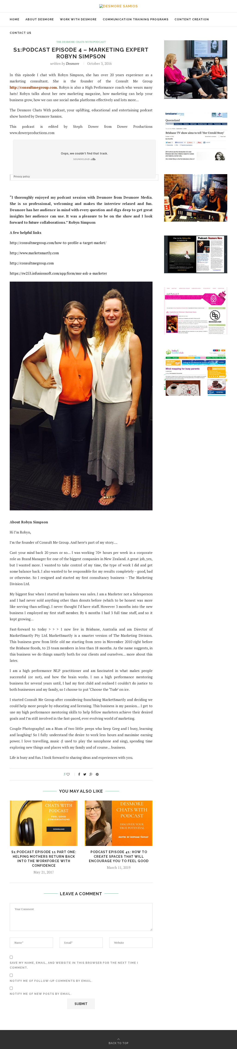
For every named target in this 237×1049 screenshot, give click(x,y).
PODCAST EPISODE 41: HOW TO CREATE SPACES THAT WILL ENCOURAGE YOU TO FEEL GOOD (119, 856)
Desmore (72, 63)
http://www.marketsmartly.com (34, 253)
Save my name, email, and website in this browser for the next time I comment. (74, 965)
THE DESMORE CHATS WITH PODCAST (81, 42)
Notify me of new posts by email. (41, 994)
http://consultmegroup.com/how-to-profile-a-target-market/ (58, 242)
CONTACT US (20, 33)
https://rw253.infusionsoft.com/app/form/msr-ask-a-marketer (58, 273)
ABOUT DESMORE (39, 19)
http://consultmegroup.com (33, 87)
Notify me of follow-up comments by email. (51, 981)
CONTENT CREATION (192, 19)
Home (14, 19)
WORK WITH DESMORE (78, 19)
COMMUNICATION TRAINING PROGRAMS (135, 19)
